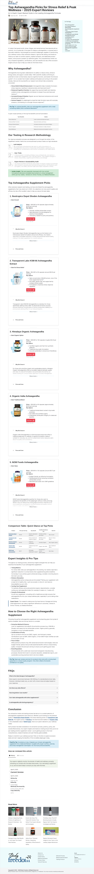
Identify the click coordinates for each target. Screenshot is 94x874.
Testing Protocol (60, 859)
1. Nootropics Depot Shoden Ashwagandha (71, 32)
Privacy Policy (41, 860)
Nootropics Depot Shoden (22, 717)
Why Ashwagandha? (69, 24)
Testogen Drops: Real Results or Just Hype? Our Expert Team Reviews (15, 840)
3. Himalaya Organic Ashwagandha (69, 37)
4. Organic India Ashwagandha (72, 39)
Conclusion (67, 50)
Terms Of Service (42, 862)
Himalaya (29, 719)
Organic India (54, 719)
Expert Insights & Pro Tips (71, 45)
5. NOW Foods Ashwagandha (71, 41)
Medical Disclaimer (43, 858)
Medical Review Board (62, 857)
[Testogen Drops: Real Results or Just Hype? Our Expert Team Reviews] (16, 831)
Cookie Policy (41, 856)
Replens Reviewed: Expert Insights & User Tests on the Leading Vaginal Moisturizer (50, 840)
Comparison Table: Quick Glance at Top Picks (72, 43)
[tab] (33, 679)
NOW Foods (27, 721)
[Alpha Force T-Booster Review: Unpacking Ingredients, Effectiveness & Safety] (33, 831)
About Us (40, 853)
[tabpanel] (33, 777)
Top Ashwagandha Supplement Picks (72, 29)
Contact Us (41, 855)
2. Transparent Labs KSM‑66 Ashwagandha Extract (71, 35)
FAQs (66, 49)
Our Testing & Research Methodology (70, 27)
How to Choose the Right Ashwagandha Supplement (71, 47)
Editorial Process (60, 855)
